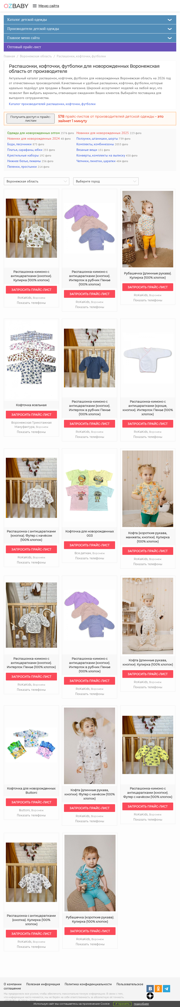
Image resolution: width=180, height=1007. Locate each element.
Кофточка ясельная (31, 405)
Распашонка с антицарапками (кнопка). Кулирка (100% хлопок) (31, 920)
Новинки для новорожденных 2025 (102, 133)
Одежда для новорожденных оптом (33, 133)
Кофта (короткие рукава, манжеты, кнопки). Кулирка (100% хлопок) (148, 537)
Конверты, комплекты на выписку (100, 155)
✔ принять (122, 1003)
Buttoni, (31, 810)
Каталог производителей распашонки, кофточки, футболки (52, 104)
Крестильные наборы (23, 155)
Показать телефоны (31, 303)
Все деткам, (90, 553)
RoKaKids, (31, 297)
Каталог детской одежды (27, 20)
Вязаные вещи (86, 150)
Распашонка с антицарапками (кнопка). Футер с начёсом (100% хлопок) (31, 535)
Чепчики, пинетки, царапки (96, 161)
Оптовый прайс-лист (24, 47)
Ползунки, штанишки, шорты (97, 138)
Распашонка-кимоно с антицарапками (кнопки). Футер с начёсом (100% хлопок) (147, 792)
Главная (9, 56)
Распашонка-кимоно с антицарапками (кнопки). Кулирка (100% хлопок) (31, 276)
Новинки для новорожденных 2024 (33, 138)
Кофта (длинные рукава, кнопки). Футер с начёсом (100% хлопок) (89, 794)
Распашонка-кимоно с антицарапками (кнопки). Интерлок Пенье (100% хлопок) (31, 663)
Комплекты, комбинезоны (95, 144)
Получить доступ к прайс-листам (30, 118)
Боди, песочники (19, 144)
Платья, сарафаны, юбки (24, 150)
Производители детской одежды (33, 29)
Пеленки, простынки (22, 166)
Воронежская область (36, 56)
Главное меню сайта (23, 38)
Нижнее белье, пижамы (24, 161)
